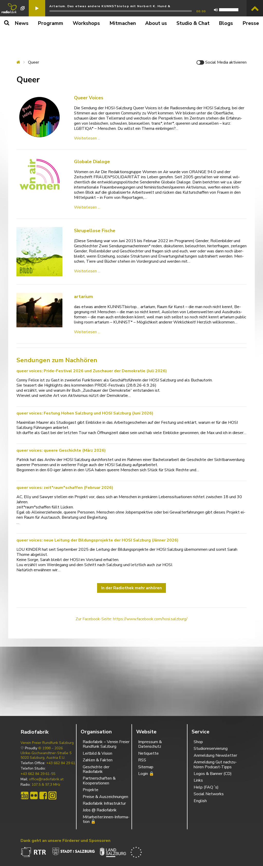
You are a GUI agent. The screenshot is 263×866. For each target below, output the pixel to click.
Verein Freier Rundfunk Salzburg (47, 743)
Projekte (90, 790)
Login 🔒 (146, 773)
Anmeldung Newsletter (215, 755)
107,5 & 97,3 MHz (46, 784)
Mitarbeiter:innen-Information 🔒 (106, 819)
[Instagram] (52, 795)
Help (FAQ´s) (206, 787)
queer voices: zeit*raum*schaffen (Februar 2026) (64, 487)
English (200, 801)
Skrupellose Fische (94, 231)
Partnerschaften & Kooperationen (99, 780)
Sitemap (145, 767)
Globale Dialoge (92, 162)
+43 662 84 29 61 (60, 763)
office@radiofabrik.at (46, 779)
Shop (198, 742)
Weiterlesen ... (87, 138)
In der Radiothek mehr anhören (131, 588)
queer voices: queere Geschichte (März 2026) (61, 450)
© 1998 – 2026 (50, 748)
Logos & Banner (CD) (213, 773)
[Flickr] (34, 795)
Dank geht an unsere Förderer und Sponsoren (65, 840)
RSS (142, 760)
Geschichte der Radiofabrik (96, 769)
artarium (83, 296)
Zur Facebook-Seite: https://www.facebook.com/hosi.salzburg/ (131, 619)
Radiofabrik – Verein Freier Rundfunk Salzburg (106, 744)
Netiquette (148, 753)
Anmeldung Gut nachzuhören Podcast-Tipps (215, 764)
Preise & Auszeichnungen (105, 797)
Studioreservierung (211, 748)
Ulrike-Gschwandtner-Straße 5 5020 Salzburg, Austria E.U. (46, 755)
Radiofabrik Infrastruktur (104, 803)
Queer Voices (88, 98)
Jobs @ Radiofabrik (100, 810)
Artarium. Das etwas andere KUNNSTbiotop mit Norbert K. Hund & (109, 6)
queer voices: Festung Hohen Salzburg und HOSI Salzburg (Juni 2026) (84, 413)
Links (198, 780)
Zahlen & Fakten (97, 760)
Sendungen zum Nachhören (56, 360)
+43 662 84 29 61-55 (38, 774)
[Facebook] (43, 795)
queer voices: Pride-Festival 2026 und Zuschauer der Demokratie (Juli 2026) (91, 371)
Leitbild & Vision (97, 753)
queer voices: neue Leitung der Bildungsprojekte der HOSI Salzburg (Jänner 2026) (97, 540)
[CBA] (25, 795)
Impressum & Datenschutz (150, 744)
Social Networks (209, 794)
